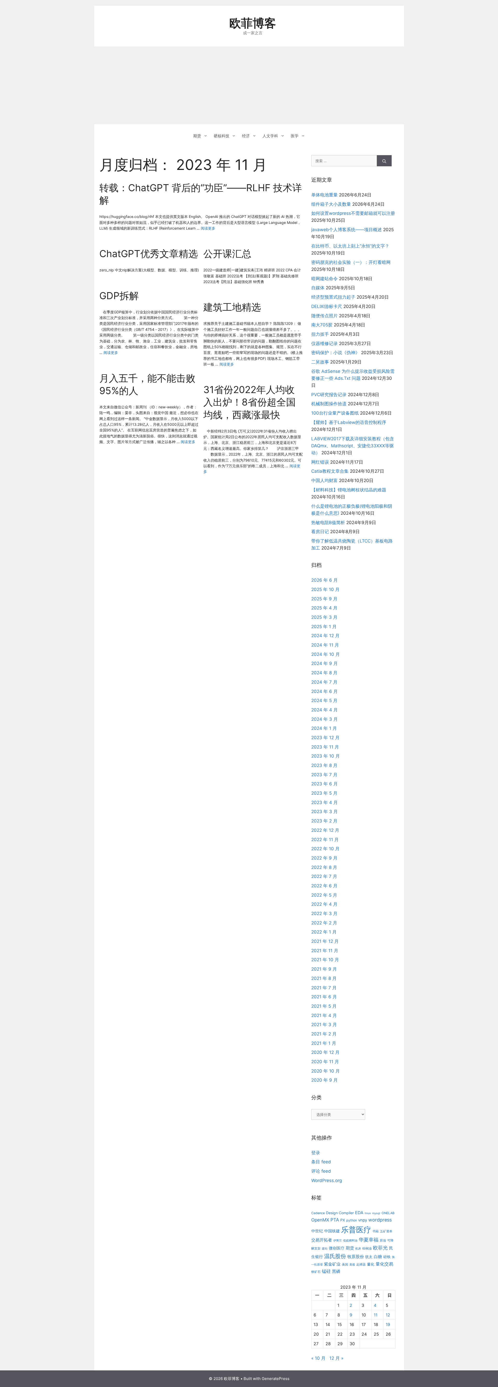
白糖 (378, 1256)
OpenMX (320, 1220)
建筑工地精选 (232, 307)
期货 (197, 135)
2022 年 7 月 (324, 876)
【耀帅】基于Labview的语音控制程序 (348, 422)
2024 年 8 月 (324, 672)
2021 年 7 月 (324, 987)
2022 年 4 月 (324, 904)
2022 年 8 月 (324, 867)
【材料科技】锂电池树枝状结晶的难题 (348, 489)
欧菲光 (380, 1248)
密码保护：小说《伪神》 (335, 352)
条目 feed (321, 1161)
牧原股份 (355, 1256)
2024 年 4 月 (324, 709)
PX (342, 1220)
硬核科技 (221, 135)
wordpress (380, 1220)
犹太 (368, 1256)
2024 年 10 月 (325, 654)
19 (388, 1324)
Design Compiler (340, 1213)
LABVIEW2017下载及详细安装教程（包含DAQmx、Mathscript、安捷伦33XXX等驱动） (352, 445)
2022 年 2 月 (324, 922)
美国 (345, 1264)
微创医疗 (336, 1248)
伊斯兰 (337, 1240)
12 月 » (336, 1358)
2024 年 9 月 (324, 663)
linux (368, 1213)
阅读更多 (208, 228)
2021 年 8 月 (324, 978)
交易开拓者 (321, 1239)
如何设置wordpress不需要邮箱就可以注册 (353, 213)
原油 (383, 1240)
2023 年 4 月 (324, 802)
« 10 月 (318, 1358)
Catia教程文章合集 (330, 471)
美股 (352, 1264)
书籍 (375, 1231)
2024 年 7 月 (324, 682)
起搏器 (361, 1264)
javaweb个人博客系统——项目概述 (346, 229)
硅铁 (387, 1256)
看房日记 (320, 531)
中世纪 (317, 1230)
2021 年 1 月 (323, 1043)
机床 (358, 1248)
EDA (359, 1212)
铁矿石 (316, 1272)
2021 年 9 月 (324, 969)
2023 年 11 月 (325, 747)
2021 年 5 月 (324, 1006)
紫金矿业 (332, 1264)
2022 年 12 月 (325, 830)
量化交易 (384, 1264)
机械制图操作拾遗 (329, 403)
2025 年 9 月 (324, 598)
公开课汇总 (227, 253)
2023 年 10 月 (325, 756)
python (351, 1220)
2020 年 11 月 (325, 1061)
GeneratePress (275, 1378)
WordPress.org (326, 1180)
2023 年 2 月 (324, 820)
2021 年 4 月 (324, 1015)
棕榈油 (367, 1248)
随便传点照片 (324, 315)
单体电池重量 (324, 194)
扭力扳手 (320, 334)
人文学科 (270, 135)
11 (375, 1314)
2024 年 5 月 (324, 700)
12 (388, 1314)
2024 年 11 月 (325, 645)
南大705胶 (322, 324)
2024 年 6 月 (324, 691)
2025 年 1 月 (324, 626)
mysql (376, 1213)
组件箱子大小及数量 (331, 204)
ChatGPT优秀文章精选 (148, 253)
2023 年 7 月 (324, 774)
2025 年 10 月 (325, 589)
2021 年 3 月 (324, 1024)
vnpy (362, 1220)
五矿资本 (386, 1231)
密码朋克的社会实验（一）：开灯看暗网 (351, 262)
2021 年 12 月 (325, 941)
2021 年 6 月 (324, 996)
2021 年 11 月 (324, 950)
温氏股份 (335, 1256)
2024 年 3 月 (324, 719)
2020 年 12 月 (325, 1052)
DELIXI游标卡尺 (326, 306)
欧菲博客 (252, 23)
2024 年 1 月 (324, 728)
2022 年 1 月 (324, 932)
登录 (315, 1152)
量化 (370, 1264)
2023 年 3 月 (324, 811)
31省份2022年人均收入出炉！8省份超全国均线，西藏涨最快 (249, 402)
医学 (295, 135)
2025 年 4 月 (324, 607)
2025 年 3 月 (324, 617)
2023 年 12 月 (325, 737)
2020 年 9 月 (324, 1080)
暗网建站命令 (324, 278)
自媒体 (317, 287)
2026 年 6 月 (324, 580)
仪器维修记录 (324, 343)
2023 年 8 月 (324, 765)
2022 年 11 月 (325, 839)
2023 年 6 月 (324, 783)
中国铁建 (332, 1230)
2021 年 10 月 (325, 959)
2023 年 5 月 (324, 793)
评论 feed (321, 1171)
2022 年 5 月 (324, 895)
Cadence (318, 1213)
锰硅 (326, 1271)
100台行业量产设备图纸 (335, 413)
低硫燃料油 (350, 1240)
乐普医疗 (356, 1229)
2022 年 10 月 (325, 848)
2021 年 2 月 (324, 1033)
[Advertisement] (249, 85)
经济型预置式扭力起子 (333, 297)
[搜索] (384, 160)
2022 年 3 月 (324, 913)
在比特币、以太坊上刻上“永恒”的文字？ (350, 246)
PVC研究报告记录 (329, 394)
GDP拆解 (119, 295)
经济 (246, 135)
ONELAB (388, 1213)
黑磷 (336, 1271)
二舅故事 (320, 362)
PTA (334, 1220)
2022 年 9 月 (324, 858)
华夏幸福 (368, 1240)
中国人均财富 (324, 480)
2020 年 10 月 (325, 1071)
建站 (325, 1248)
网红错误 (320, 462)
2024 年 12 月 (325, 635)
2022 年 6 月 (324, 885)
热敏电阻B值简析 (328, 522)
